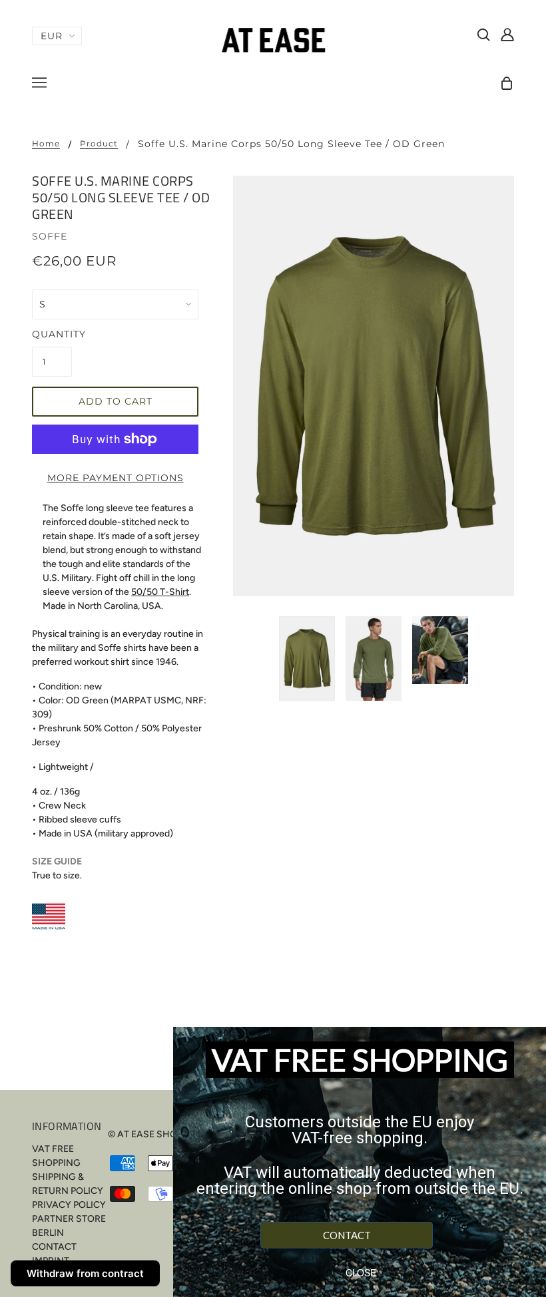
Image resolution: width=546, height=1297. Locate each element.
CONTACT (54, 1246)
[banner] (273, 39)
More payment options (115, 478)
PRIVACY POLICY (69, 1204)
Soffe (49, 236)
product (99, 144)
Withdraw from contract (85, 1273)
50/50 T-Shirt (160, 592)
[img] (483, 34)
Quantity (52, 334)
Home (46, 144)
